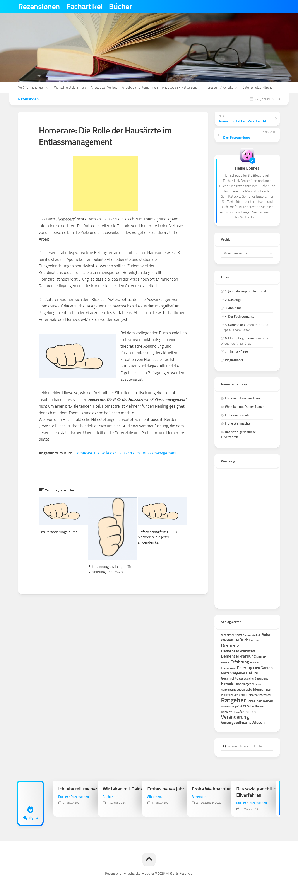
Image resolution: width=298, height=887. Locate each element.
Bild (236, 640)
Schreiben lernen (260, 701)
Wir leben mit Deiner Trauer (244, 407)
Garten (266, 667)
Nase (269, 689)
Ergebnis (254, 662)
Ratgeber (233, 700)
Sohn (250, 706)
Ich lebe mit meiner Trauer (243, 398)
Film (256, 668)
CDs (257, 640)
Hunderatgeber (244, 684)
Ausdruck (248, 635)
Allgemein (154, 797)
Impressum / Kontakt (218, 87)
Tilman (236, 712)
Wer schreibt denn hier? (70, 87)
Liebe (248, 689)
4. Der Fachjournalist (239, 317)
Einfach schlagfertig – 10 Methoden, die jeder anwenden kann (157, 537)
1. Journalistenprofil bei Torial (245, 291)
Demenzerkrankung (238, 656)
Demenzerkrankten (238, 650)
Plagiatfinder (234, 360)
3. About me (233, 308)
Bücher (63, 797)
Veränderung (235, 717)
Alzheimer (227, 635)
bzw (251, 640)
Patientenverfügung (234, 695)
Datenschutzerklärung (257, 87)
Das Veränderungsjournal (58, 532)
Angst (238, 635)
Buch (244, 639)
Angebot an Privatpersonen (180, 87)
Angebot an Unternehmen (140, 87)
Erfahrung (239, 661)
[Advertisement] (105, 183)
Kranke (258, 684)
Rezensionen (28, 99)
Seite (242, 706)
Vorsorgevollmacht (236, 722)
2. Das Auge (233, 300)
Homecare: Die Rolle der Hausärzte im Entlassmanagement (125, 452)
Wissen (258, 722)
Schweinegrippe (229, 706)
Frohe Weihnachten (238, 423)
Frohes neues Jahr (237, 415)
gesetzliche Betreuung (253, 679)
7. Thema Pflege (236, 351)
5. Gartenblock (235, 325)
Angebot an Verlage (104, 87)
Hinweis (227, 683)
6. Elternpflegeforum (239, 338)
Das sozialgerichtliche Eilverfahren (258, 792)
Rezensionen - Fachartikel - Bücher (75, 6)
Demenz (230, 646)
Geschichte (229, 678)
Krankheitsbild (228, 689)
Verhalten (248, 712)
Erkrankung (228, 668)
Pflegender (265, 695)
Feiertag (244, 667)
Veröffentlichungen (31, 87)
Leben (241, 689)
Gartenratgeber (233, 673)
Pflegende (253, 695)
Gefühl (252, 672)
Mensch (259, 689)
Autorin (257, 635)
